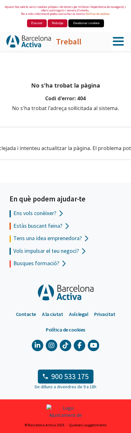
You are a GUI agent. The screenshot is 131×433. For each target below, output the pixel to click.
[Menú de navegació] (118, 41)
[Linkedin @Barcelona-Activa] (37, 345)
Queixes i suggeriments (88, 425)
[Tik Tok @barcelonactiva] (65, 345)
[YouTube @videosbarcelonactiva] (93, 345)
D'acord (36, 23)
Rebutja (57, 23)
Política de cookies (98, 14)
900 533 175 (70, 376)
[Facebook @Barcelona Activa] (79, 345)
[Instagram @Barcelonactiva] (51, 345)
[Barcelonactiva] (28, 41)
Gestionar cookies (86, 23)
